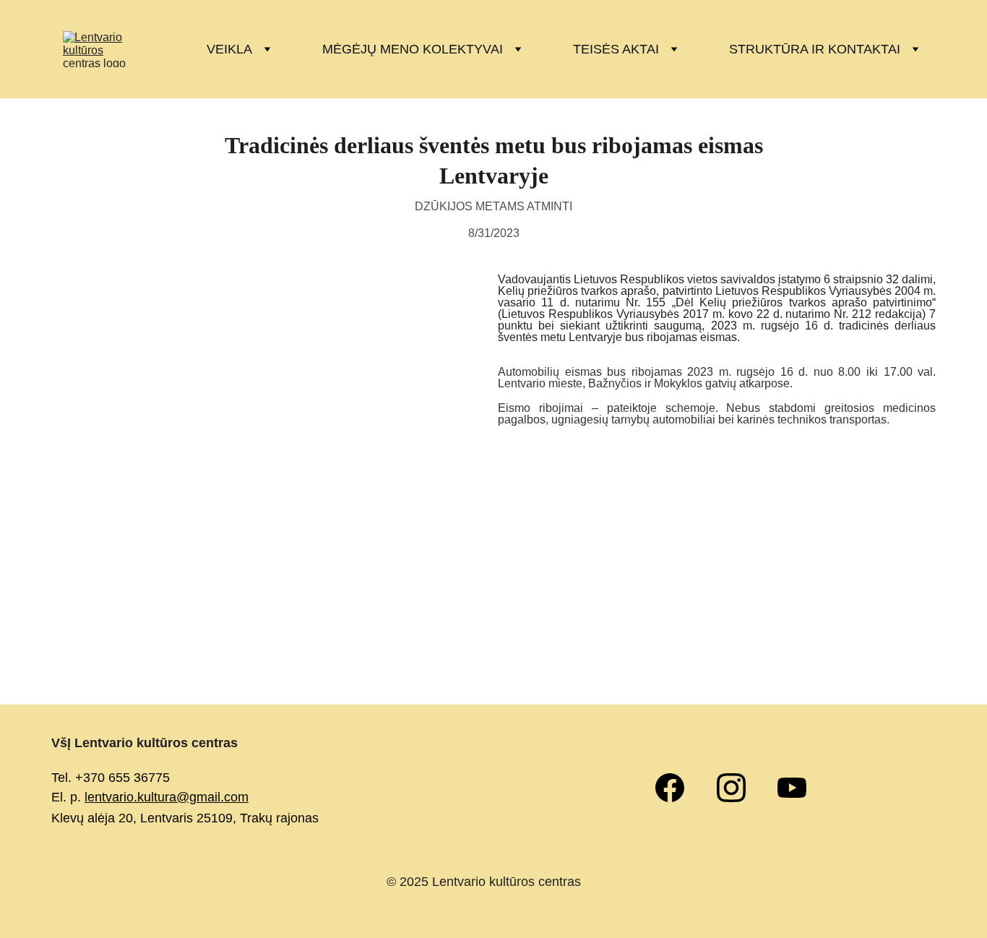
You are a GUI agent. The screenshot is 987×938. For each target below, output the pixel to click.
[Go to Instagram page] (738, 787)
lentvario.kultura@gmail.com (167, 797)
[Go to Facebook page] (677, 787)
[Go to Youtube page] (791, 787)
